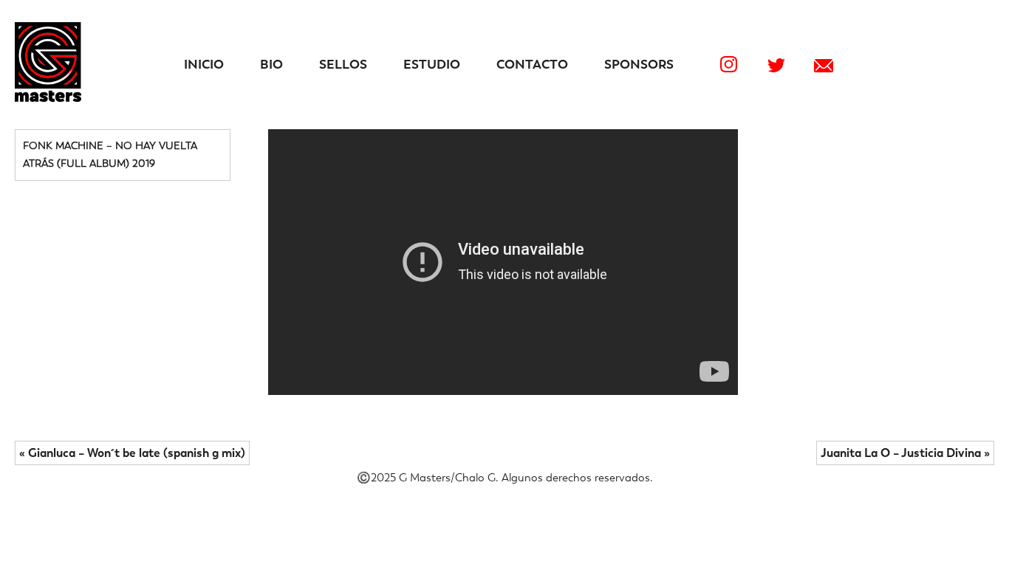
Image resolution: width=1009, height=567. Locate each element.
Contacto (532, 64)
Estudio (431, 64)
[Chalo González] (48, 98)
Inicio (204, 64)
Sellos (343, 64)
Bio (271, 64)
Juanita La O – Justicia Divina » (905, 453)
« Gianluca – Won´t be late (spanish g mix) (132, 453)
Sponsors (639, 64)
